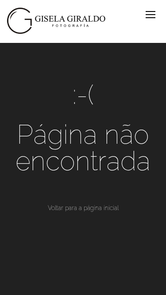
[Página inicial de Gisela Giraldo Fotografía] (56, 21)
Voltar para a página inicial (83, 208)
